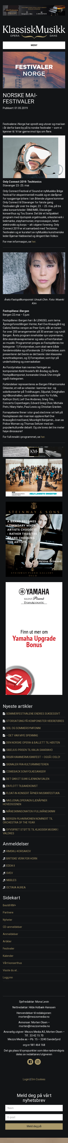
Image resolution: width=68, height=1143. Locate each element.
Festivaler (8, 948)
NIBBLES (11, 880)
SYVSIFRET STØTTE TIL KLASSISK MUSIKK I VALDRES (30, 831)
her (34, 241)
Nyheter (7, 919)
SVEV (9, 872)
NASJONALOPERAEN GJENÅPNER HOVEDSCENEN (25, 802)
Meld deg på (34, 1126)
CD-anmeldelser (12, 926)
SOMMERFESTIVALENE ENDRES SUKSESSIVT (33, 713)
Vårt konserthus (12, 962)
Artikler (7, 941)
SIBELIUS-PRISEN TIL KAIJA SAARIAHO (29, 749)
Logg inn (8, 977)
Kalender (8, 955)
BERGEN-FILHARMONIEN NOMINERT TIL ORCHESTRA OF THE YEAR (28, 820)
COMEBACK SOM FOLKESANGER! (26, 771)
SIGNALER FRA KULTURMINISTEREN (27, 764)
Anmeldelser (10, 934)
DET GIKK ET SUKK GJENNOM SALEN (27, 778)
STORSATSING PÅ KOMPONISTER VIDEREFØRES (35, 720)
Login (26, 1079)
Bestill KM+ (9, 905)
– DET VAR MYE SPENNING (22, 735)
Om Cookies (38, 1079)
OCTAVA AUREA (16, 887)
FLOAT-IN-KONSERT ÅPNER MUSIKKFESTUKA (33, 793)
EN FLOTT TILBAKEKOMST (22, 785)
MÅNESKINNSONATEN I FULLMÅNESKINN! (30, 811)
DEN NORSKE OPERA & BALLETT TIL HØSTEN (33, 742)
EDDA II (10, 865)
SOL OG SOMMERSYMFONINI (23, 728)
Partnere (8, 912)
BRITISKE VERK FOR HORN (21, 858)
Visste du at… (11, 970)
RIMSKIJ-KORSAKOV (18, 851)
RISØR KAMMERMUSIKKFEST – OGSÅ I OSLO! (33, 757)
